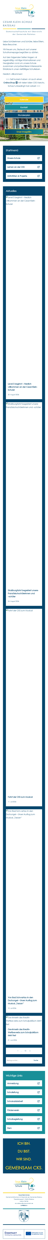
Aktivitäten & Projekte (17, 176)
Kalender (24, 99)
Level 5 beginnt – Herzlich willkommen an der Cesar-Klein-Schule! (22, 386)
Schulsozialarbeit (15, 1101)
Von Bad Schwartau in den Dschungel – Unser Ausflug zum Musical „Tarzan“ (22, 1000)
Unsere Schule (13, 158)
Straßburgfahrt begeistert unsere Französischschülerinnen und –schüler (23, 593)
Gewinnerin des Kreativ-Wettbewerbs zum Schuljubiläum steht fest (23, 1032)
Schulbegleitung (15, 1119)
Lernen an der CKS (16, 167)
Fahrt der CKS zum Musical (20, 797)
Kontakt (24, 107)
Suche (36, 1060)
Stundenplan (24, 115)
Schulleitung (13, 1092)
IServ (9, 1128)
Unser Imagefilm (24, 131)
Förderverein (13, 1110)
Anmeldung (13, 1083)
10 (25, 1051)
